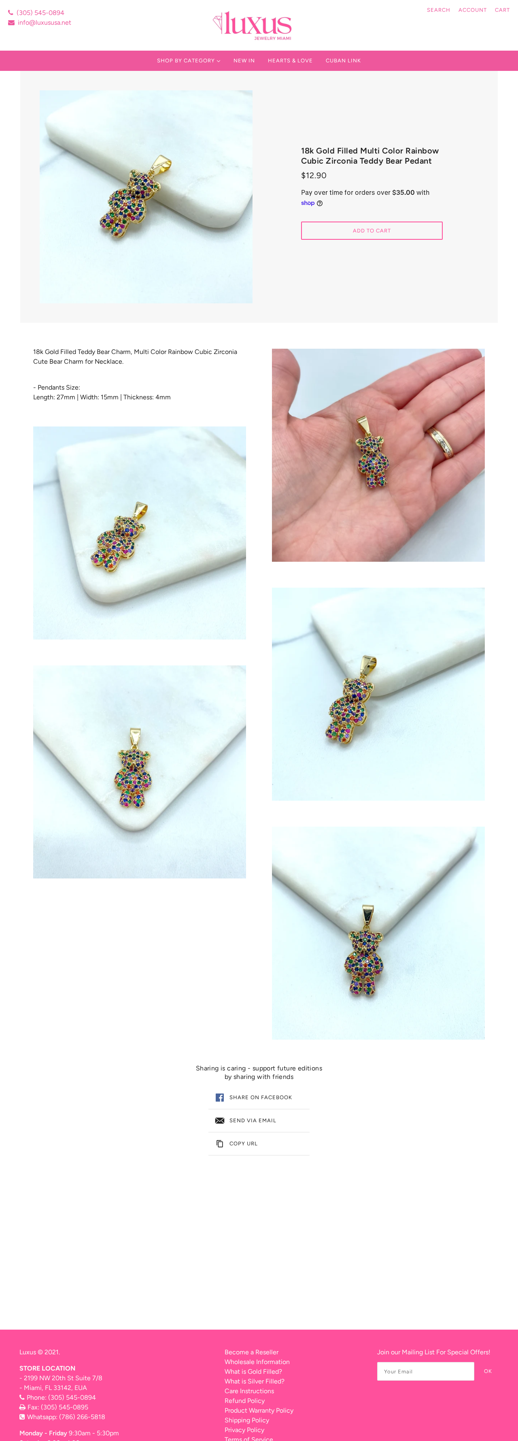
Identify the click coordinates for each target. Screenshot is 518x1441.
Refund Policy (245, 1401)
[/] (253, 25)
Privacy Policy (244, 1430)
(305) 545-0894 (40, 13)
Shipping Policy (247, 1420)
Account (473, 10)
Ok (488, 1371)
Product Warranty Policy (259, 1410)
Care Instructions (249, 1391)
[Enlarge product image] (146, 196)
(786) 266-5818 (82, 1417)
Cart (502, 10)
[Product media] (139, 532)
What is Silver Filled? (254, 1381)
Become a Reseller (251, 1352)
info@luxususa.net (44, 22)
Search (438, 10)
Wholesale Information (257, 1362)
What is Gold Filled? (253, 1371)
